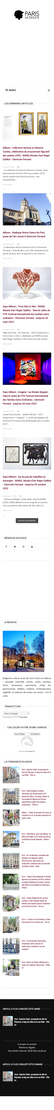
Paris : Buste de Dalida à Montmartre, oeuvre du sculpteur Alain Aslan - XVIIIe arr (36, 965)
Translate (23, 717)
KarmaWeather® (30, 751)
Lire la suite (7, 184)
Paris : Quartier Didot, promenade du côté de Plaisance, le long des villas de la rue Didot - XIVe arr (36, 772)
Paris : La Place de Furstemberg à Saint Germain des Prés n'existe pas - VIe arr (36, 920)
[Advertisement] (27, 57)
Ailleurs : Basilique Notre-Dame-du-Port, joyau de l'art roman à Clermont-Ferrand (24, 234)
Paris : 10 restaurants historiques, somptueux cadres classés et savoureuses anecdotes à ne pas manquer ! (34, 944)
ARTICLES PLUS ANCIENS (27, 521)
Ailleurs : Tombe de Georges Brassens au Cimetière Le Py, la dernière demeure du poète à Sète (36, 815)
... (3, 189)
